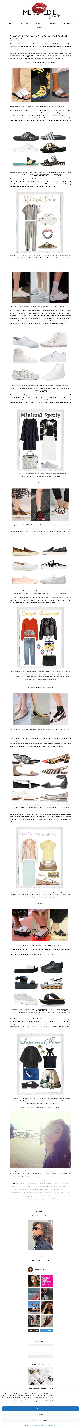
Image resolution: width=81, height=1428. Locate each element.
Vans (45, 1199)
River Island (42, 174)
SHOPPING (22, 1183)
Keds (36, 385)
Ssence (58, 258)
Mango (39, 476)
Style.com (35, 1171)
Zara (46, 476)
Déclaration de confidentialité (47, 1425)
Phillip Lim (55, 1193)
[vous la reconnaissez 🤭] (47, 1294)
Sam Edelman (46, 593)
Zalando (66, 388)
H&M (44, 255)
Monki (45, 1098)
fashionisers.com (15, 1176)
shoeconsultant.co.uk (63, 1171)
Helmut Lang (61, 1186)
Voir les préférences (41, 1420)
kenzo (47, 1189)
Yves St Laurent (54, 1199)
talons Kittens (57, 1196)
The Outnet (48, 671)
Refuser (40, 1415)
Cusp (58, 894)
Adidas (58, 476)
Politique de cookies (30, 1425)
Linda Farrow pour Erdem (25, 258)
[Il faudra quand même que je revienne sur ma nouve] (47, 1307)
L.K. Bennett (43, 810)
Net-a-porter (51, 591)
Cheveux (24, 23)
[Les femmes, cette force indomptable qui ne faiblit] (47, 1281)
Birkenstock (49, 1183)
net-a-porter (39, 1193)
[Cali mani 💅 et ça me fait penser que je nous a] (47, 1321)
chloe (29, 1186)
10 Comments (40, 1180)
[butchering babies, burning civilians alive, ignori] (34, 1294)
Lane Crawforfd (61, 1012)
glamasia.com (26, 1176)
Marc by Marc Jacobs (26, 1193)
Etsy (53, 1103)
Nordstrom (43, 390)
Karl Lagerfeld (33, 1189)
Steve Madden (38, 172)
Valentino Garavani (35, 1199)
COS (68, 258)
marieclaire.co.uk (26, 1171)
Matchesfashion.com (57, 385)
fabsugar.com (51, 1171)
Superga (13, 1012)
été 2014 (39, 1186)
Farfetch (64, 473)
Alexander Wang (42, 676)
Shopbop (52, 388)
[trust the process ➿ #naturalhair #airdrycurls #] (34, 1281)
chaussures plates (18, 1186)
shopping (28, 1196)
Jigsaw (62, 892)
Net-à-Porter (60, 172)
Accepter (40, 1409)
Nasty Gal (65, 1009)
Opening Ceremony (41, 1009)
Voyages (40, 27)
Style (10, 23)
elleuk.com (43, 1171)
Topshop (46, 172)
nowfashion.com (65, 1173)
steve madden (38, 1196)
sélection (20, 1196)
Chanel (67, 1183)
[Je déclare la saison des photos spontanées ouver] (34, 1321)
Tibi (18, 1199)
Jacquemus (23, 1189)
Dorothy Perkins (28, 894)
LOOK (17, 1183)
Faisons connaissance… (40, 1215)
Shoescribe (35, 1101)
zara (62, 1199)
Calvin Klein (59, 1183)
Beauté (39, 23)
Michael (62, 805)
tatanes (67, 1196)
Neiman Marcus (56, 807)
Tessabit (54, 897)
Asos (59, 174)
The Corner (42, 1015)
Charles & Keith (54, 805)
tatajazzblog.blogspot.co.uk (32, 1173)
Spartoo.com (23, 388)
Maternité (68, 23)
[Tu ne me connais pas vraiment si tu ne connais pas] (34, 1307)
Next (63, 807)
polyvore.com (36, 1176)
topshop (23, 1199)
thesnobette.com (50, 1173)
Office (36, 174)
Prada (62, 1193)
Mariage (53, 23)
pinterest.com (14, 1173)
